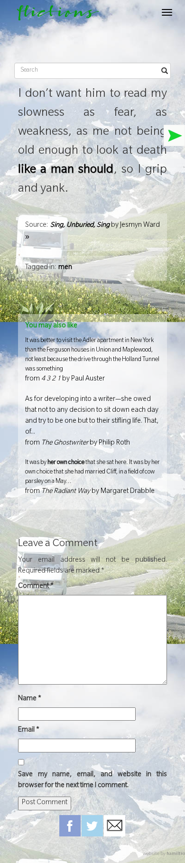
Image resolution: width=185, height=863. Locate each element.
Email (28, 730)
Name (29, 699)
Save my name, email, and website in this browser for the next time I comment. (92, 780)
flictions (53, 15)
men (65, 268)
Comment (36, 587)
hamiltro (175, 854)
